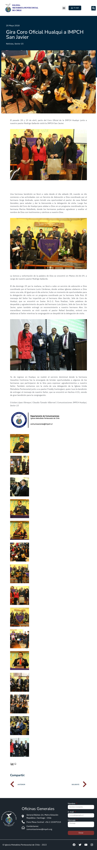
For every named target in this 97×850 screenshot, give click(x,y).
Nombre (72, 804)
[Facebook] (74, 844)
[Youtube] (86, 844)
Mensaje (72, 820)
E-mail (71, 812)
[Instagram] (91, 844)
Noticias (10, 43)
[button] (64, 8)
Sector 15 (19, 43)
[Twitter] (80, 844)
